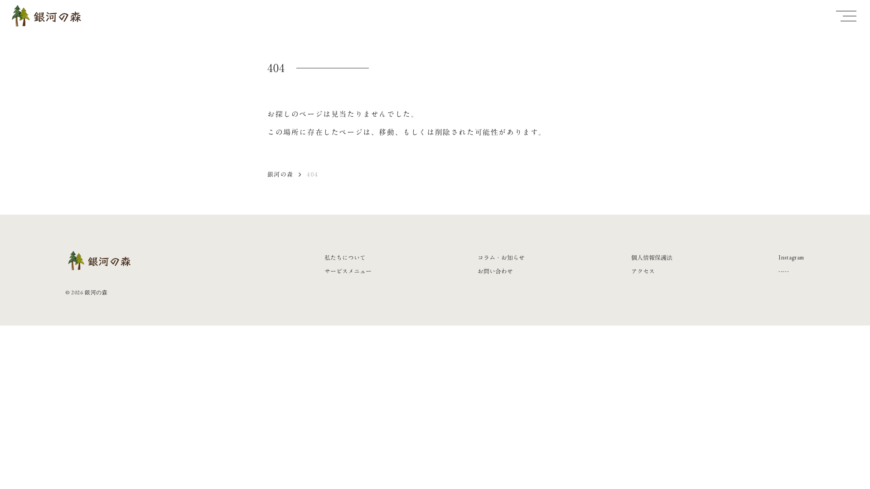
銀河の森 (280, 174)
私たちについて (345, 258)
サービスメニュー (348, 271)
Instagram (791, 257)
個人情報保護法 (651, 258)
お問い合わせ (495, 271)
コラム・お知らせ (501, 258)
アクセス (643, 271)
